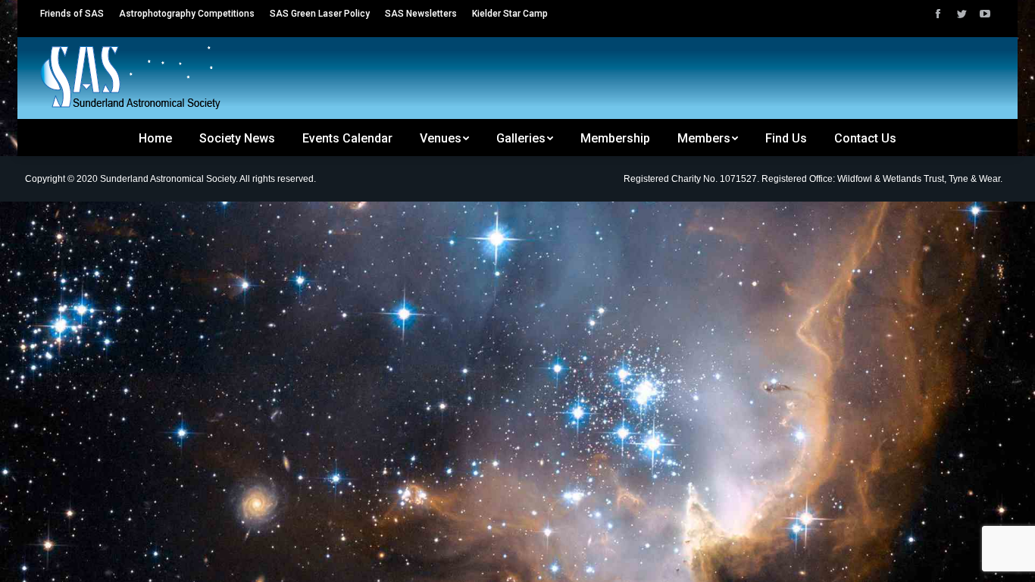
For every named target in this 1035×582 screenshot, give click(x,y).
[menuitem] (72, 13)
